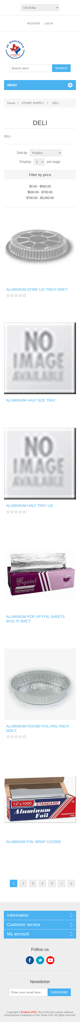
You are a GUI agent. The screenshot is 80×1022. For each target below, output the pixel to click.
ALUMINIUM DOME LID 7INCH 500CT (37, 290)
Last (71, 883)
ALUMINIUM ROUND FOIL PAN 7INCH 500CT (37, 728)
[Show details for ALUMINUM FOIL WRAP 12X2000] (40, 800)
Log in (48, 23)
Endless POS (28, 1012)
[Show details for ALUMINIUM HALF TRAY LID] (40, 464)
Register (33, 23)
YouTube (50, 960)
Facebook (30, 960)
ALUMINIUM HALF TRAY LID (29, 506)
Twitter (40, 960)
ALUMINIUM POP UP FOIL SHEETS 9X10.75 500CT (35, 619)
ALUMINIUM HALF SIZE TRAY (30, 400)
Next (61, 883)
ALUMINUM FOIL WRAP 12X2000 (33, 842)
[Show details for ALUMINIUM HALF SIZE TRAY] (40, 358)
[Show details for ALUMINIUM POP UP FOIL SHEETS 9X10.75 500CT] (40, 575)
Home (11, 103)
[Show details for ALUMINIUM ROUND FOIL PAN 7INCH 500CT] (40, 684)
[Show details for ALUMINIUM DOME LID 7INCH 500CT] (40, 247)
